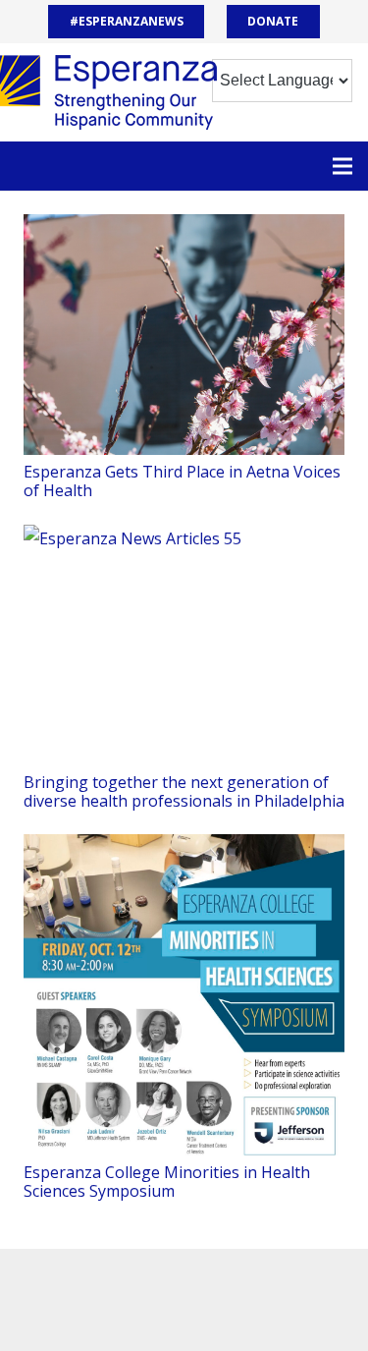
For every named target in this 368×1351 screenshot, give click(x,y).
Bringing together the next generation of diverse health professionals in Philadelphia (184, 791)
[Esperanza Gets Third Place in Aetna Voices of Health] (184, 334)
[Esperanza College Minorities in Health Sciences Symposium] (184, 994)
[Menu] (342, 166)
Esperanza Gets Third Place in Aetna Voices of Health (182, 481)
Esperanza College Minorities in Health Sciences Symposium (167, 1181)
